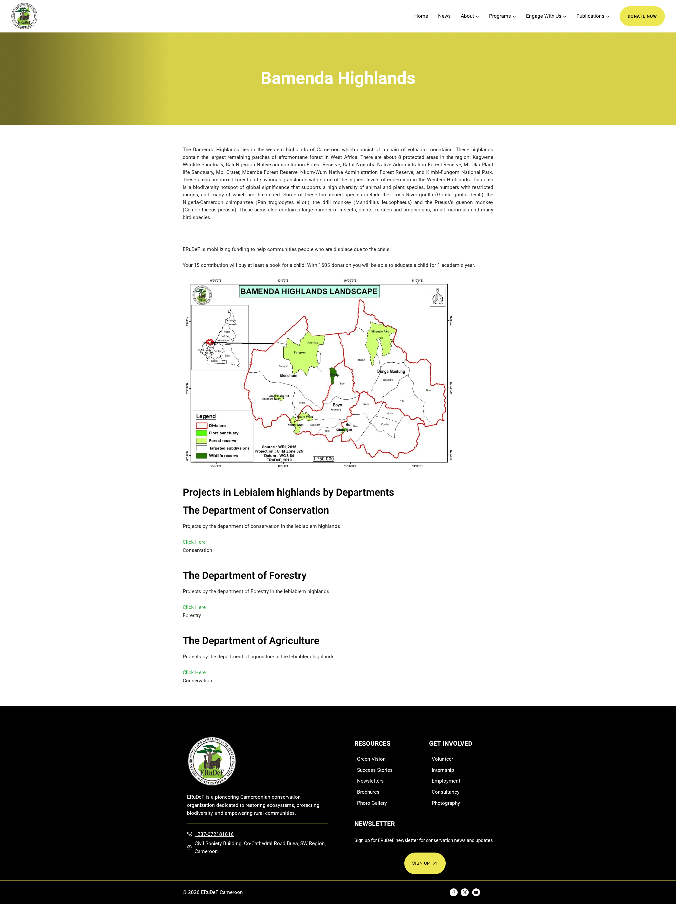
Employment (446, 781)
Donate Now (642, 16)
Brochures (368, 792)
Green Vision (371, 759)
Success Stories (375, 770)
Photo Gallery (372, 803)
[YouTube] (476, 892)
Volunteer (442, 759)
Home (421, 16)
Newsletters (370, 781)
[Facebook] (454, 892)
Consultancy (445, 792)
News (444, 16)
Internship (443, 770)
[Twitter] (465, 892)
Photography (446, 803)
